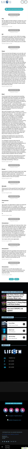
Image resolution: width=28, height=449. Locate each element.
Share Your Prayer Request (15, 9)
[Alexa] (15, 441)
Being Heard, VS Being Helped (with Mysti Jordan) (16, 303)
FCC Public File (6, 434)
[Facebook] (10, 441)
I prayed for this (14, 14)
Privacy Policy (15, 434)
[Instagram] (8, 441)
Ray (3, 18)
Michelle (4, 186)
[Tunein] (2, 441)
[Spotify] (4, 441)
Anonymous (5, 200)
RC (2, 34)
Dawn (3, 51)
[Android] (11, 441)
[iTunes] (6, 441)
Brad (3, 94)
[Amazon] (13, 441)
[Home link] (6, 2)
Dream (3, 169)
